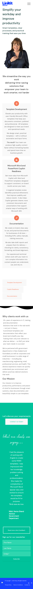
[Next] (26, 453)
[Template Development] (16, 103)
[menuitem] (28, 3)
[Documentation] (16, 217)
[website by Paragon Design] (2, 582)
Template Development (16, 109)
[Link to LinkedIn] (28, 583)
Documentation (17, 223)
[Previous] (6, 453)
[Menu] (28, 3)
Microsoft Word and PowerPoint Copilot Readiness (16, 168)
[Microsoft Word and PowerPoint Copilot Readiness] (16, 159)
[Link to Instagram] (31, 583)
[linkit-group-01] (13, 3)
